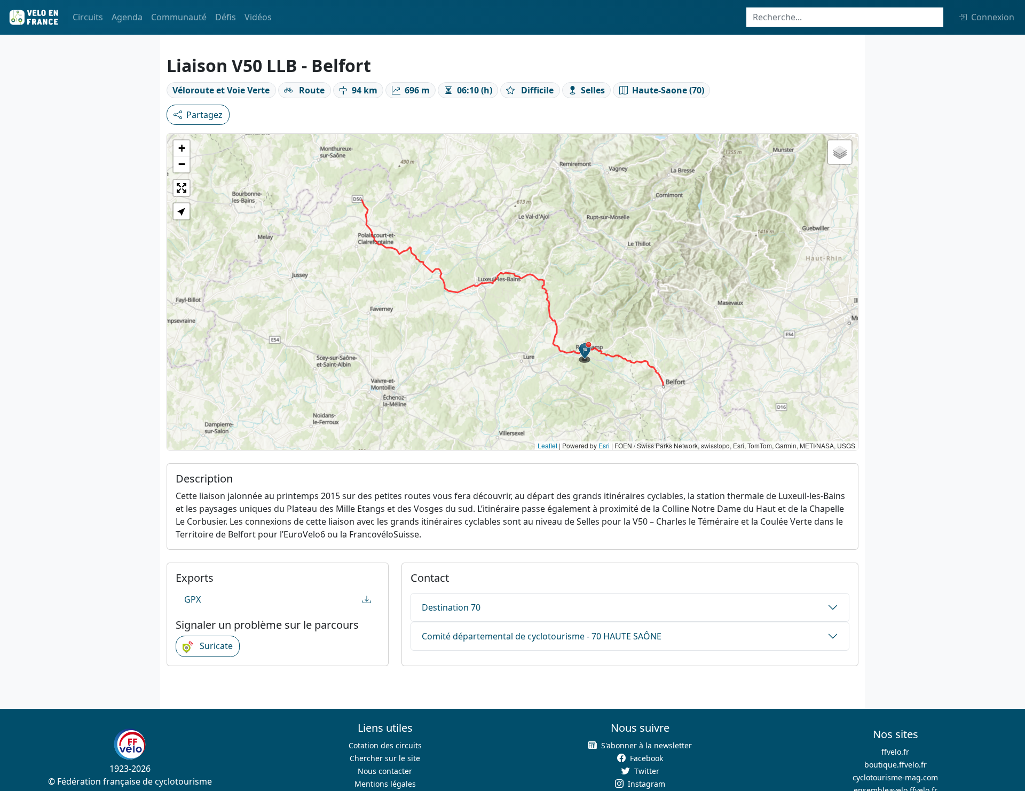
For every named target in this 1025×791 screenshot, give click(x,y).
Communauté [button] (179, 17)
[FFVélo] (130, 744)
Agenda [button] (127, 17)
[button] (585, 352)
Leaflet (547, 445)
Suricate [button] (215, 646)
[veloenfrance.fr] (33, 17)
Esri (604, 445)
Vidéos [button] (258, 17)
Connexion (992, 17)
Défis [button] (225, 17)
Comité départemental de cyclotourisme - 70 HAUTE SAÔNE (541, 636)
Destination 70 (451, 607)
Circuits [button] (88, 17)
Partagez (204, 115)
